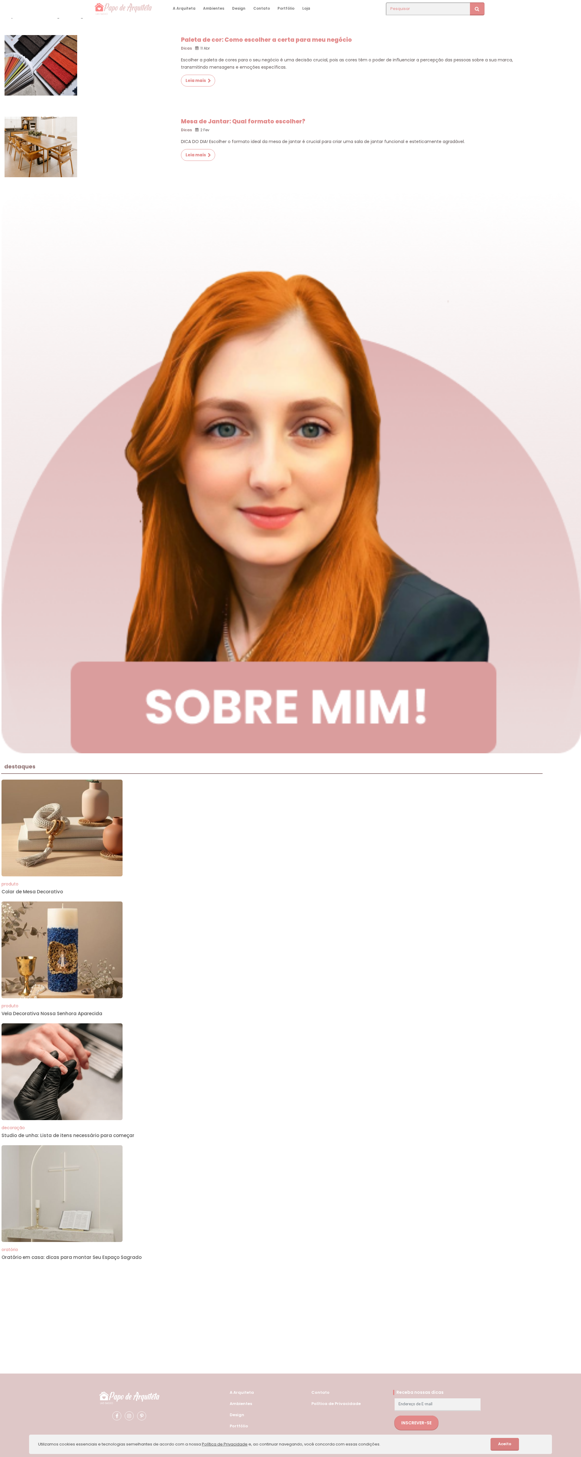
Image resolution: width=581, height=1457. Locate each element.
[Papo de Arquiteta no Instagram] (129, 1415)
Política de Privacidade (336, 1403)
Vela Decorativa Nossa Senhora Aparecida (52, 1013)
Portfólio (285, 8)
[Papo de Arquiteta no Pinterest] (141, 1415)
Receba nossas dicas (420, 1392)
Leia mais (195, 80)
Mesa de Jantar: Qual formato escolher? (243, 121)
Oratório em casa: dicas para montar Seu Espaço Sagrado (72, 1257)
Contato (261, 8)
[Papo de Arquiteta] (129, 1397)
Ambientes (213, 8)
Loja (306, 8)
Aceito (504, 1444)
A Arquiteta (184, 8)
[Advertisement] (183, 1309)
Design (238, 8)
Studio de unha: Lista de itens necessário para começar (68, 1135)
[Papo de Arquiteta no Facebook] (116, 1415)
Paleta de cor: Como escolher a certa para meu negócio (266, 40)
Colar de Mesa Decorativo (32, 891)
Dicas (186, 48)
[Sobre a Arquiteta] (291, 471)
